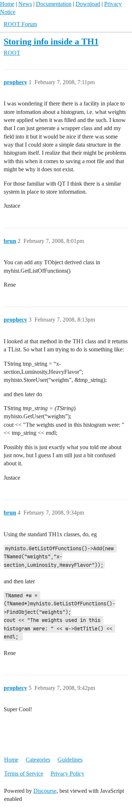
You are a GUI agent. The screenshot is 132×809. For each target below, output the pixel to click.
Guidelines (70, 759)
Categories (38, 759)
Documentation (54, 4)
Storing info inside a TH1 (51, 41)
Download (88, 4)
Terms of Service (23, 773)
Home (7, 4)
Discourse (44, 791)
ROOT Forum (20, 24)
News (25, 4)
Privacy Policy (67, 773)
